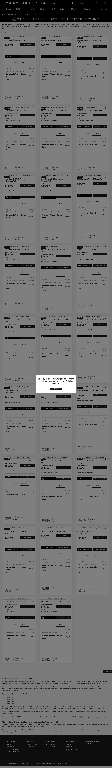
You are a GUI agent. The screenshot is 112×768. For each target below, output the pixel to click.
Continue (56, 388)
